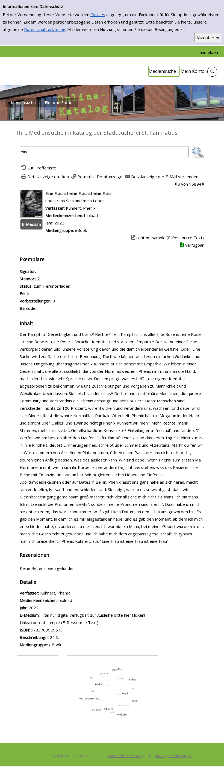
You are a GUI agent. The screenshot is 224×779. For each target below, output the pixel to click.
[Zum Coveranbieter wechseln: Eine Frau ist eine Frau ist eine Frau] (31, 203)
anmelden (209, 52)
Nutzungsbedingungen (174, 755)
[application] (164, 71)
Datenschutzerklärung (44, 29)
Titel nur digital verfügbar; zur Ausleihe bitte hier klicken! (93, 615)
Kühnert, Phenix (81, 208)
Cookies (97, 14)
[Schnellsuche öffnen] (212, 72)
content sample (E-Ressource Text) (64, 622)
